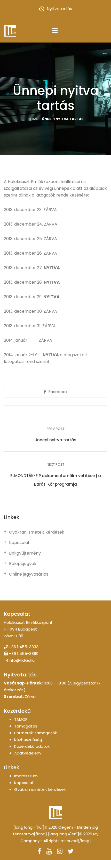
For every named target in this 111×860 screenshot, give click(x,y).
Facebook (58, 391)
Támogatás (25, 726)
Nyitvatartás (59, 9)
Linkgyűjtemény (25, 553)
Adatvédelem (27, 753)
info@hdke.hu (22, 660)
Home (33, 119)
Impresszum (26, 776)
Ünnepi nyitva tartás (55, 440)
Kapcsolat (19, 543)
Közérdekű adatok (32, 746)
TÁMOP (21, 719)
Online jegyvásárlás (28, 574)
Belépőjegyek (22, 564)
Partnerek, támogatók (35, 733)
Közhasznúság (28, 739)
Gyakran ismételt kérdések (36, 532)
